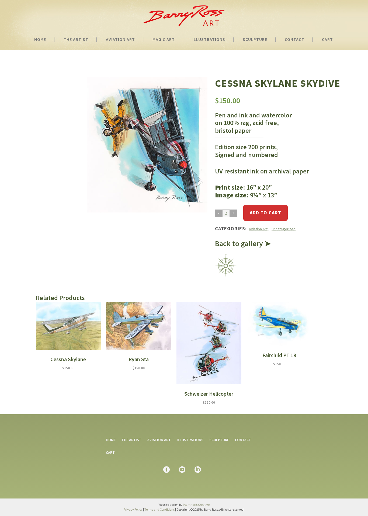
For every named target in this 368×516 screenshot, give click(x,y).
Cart (110, 452)
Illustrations (190, 439)
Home (111, 439)
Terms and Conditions (159, 509)
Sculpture (219, 439)
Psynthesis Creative (196, 505)
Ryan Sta (139, 359)
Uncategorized (284, 228)
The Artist (131, 439)
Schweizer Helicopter (208, 393)
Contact (243, 439)
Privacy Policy (133, 509)
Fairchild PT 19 (279, 355)
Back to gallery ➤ (243, 243)
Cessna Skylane (68, 359)
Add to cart (265, 213)
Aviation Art (258, 228)
